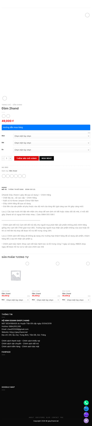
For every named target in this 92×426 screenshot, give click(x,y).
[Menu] (3, 4)
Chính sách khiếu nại (31, 341)
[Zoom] (4, 98)
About (31, 417)
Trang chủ (6, 105)
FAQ (61, 417)
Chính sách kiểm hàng (11, 346)
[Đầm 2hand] (16, 275)
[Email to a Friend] (16, 176)
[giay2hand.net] (46, 4)
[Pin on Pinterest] (20, 176)
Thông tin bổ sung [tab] (16, 189)
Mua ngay (47, 158)
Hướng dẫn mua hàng (13, 127)
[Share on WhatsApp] (4, 176)
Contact (55, 417)
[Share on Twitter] (12, 176)
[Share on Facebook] (8, 176)
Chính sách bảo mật (30, 346)
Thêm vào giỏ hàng (26, 158)
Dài (3, 142)
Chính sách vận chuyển (11, 343)
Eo (2, 149)
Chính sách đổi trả (31, 343)
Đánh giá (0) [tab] (30, 189)
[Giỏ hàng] (89, 3)
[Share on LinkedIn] (24, 176)
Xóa (89, 133)
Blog (48, 417)
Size (3, 136)
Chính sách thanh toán (11, 341)
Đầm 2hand (17, 105)
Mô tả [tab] (4, 189)
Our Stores (40, 417)
